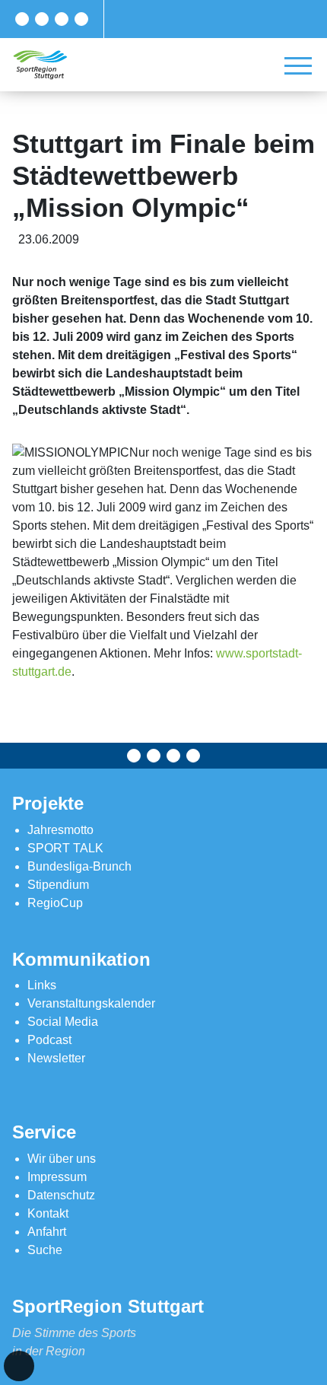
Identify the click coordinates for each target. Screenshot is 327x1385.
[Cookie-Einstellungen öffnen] (19, 1366)
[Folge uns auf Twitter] (42, 19)
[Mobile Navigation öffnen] (298, 65)
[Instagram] (61, 19)
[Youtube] (81, 19)
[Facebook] (22, 19)
